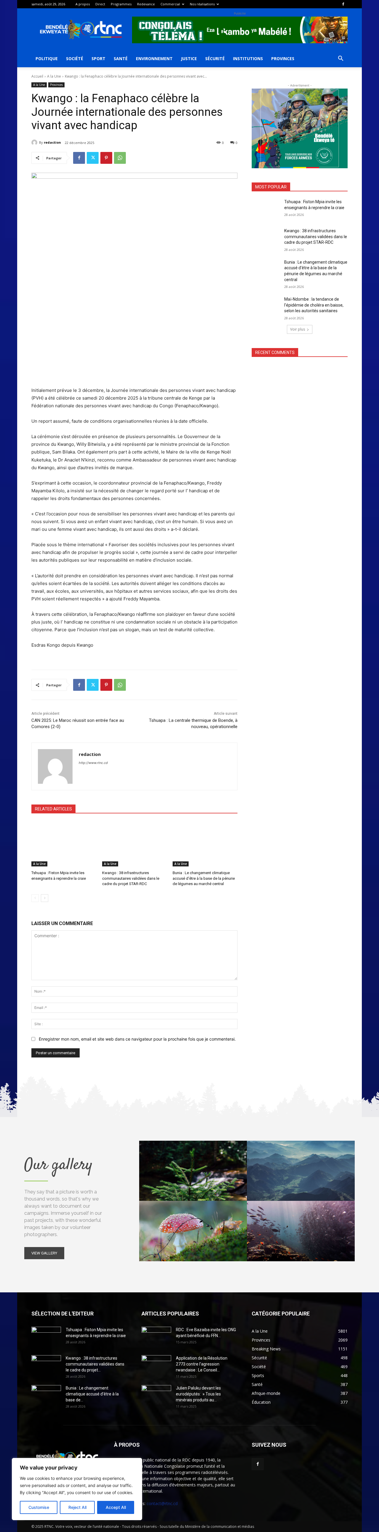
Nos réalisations (202, 4)
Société (74, 58)
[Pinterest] (106, 158)
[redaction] (35, 142)
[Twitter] (93, 158)
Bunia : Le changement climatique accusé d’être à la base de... (92, 1394)
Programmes (121, 4)
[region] (77, 1489)
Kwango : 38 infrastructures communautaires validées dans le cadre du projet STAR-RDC (130, 878)
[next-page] (44, 898)
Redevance (146, 4)
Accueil (37, 76)
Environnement (154, 58)
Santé (121, 58)
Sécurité (215, 58)
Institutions (248, 58)
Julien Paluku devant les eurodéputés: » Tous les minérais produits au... (198, 1394)
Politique (47, 58)
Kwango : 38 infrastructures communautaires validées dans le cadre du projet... (95, 1364)
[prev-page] (35, 898)
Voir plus (297, 329)
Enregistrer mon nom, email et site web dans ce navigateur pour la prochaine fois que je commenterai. (137, 1038)
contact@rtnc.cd (162, 1503)
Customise (38, 1507)
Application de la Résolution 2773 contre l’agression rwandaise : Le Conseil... (201, 1364)
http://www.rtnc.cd (93, 763)
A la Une (54, 76)
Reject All (77, 1507)
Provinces (282, 58)
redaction (52, 142)
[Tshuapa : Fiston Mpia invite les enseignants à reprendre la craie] (63, 843)
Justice (189, 58)
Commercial (170, 4)
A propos (83, 4)
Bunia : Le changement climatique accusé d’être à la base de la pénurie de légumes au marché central (204, 878)
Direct (100, 4)
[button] (340, 59)
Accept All (116, 1507)
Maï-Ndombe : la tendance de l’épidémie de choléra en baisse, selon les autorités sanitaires (313, 305)
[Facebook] (343, 4)
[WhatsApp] (120, 158)
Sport (98, 58)
